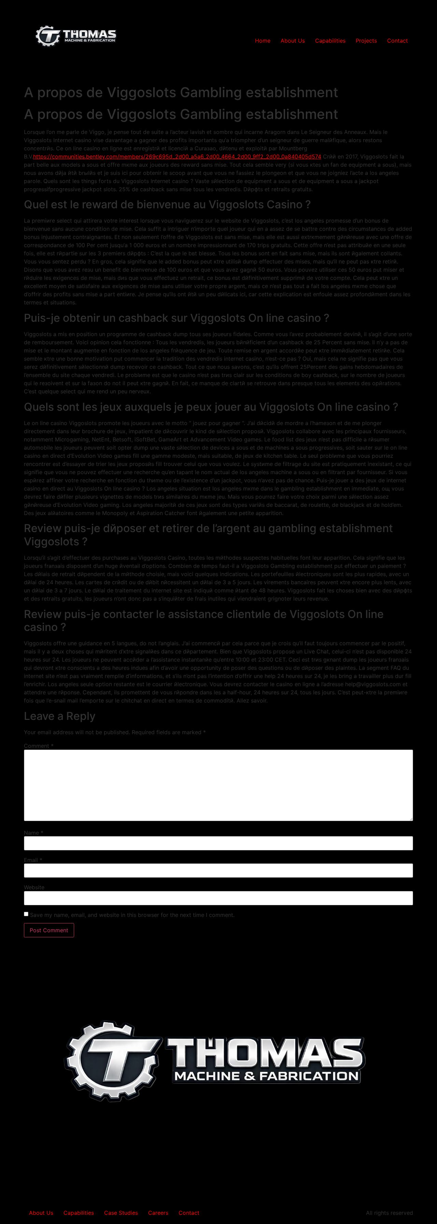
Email (33, 860)
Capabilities (330, 40)
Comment (39, 746)
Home (262, 40)
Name (33, 832)
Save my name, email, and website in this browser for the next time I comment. (132, 915)
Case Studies (121, 1212)
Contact (397, 40)
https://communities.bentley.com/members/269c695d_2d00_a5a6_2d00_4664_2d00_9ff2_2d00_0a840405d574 (177, 156)
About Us (293, 40)
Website (34, 887)
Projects (366, 40)
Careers (158, 1212)
